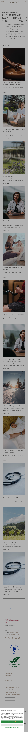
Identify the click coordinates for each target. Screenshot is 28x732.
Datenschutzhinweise (9, 729)
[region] (12, 715)
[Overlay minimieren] (22, 710)
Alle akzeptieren (11, 721)
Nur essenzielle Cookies (12, 724)
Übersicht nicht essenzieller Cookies (12, 727)
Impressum (17, 729)
